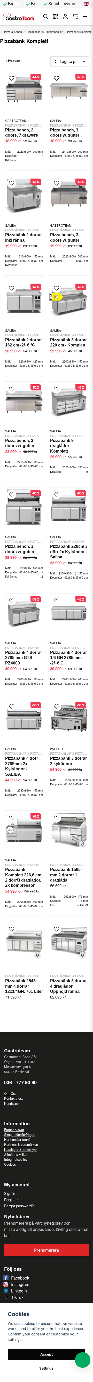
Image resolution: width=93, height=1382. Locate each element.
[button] (87, 4)
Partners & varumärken (21, 1144)
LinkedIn (19, 1291)
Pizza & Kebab (13, 32)
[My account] (65, 16)
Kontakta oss (13, 1098)
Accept (46, 1354)
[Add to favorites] (55, 16)
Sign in (9, 1193)
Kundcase (11, 1103)
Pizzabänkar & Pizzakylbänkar (45, 32)
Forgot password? (19, 1205)
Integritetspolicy (15, 1159)
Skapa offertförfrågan (19, 1134)
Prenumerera (46, 1250)
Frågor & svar (14, 1129)
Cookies (10, 1164)
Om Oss (10, 1093)
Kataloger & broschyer (20, 1149)
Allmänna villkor (15, 1154)
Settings (46, 1368)
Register (11, 1199)
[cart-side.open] (75, 16)
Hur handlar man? (17, 1139)
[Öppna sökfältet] (46, 16)
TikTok (17, 1297)
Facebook (20, 1278)
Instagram (20, 1284)
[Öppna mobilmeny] (85, 16)
